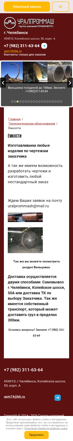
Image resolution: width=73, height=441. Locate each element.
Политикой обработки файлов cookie (46, 428)
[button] (27, 7)
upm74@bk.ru (13, 51)
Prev (3, 83)
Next (70, 83)
